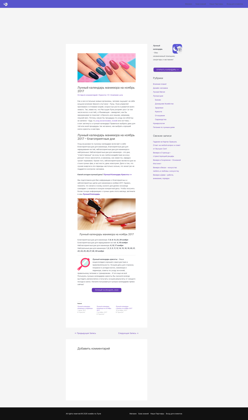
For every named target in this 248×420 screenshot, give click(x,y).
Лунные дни (158, 96)
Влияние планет (160, 84)
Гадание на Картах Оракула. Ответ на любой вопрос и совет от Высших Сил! (166, 145)
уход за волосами (103, 121)
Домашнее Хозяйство (164, 104)
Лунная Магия (159, 92)
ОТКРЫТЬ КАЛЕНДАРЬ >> (167, 70)
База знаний (201, 4)
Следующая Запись (128, 333)
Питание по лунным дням (164, 127)
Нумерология (159, 123)
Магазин (188, 4)
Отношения (160, 116)
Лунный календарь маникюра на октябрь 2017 (104, 308)
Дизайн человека (160, 88)
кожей (114, 121)
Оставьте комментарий (87, 95)
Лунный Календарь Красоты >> (118, 174)
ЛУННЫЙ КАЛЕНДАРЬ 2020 (106, 290)
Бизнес (158, 100)
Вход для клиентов (235, 4)
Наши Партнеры (216, 4)
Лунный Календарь (91, 194)
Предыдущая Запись (85, 333)
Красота (102, 95)
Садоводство (160, 119)
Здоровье (159, 108)
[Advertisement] (124, 22)
